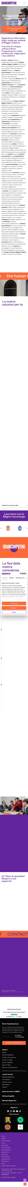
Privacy (3, 1143)
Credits (3, 1136)
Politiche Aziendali (5, 1140)
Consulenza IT (6, 1079)
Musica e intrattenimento (9, 1067)
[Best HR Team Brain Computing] (8, 1120)
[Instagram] (11, 1111)
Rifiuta (14, 612)
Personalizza (13, 608)
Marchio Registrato (9, 1100)
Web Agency (6, 1084)
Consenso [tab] (4, 577)
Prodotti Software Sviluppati (8, 1165)
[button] (1, 528)
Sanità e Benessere (8, 1055)
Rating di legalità (8, 1096)
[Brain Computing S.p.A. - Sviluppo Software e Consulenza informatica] (8, 3)
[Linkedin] (8, 1111)
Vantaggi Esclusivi (6, 1159)
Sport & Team (6, 1065)
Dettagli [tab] (11, 577)
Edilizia (4, 1052)
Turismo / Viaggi (7, 1060)
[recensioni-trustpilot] (14, 1014)
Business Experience (8, 1077)
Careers (4, 1087)
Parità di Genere (5, 1156)
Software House (7, 1082)
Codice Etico (4, 1154)
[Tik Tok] (20, 1111)
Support (3, 1138)
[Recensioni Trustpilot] (20, 1120)
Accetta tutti (14, 603)
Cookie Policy (4, 1145)
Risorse (3, 1163)
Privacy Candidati (5, 1147)
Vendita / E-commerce (9, 1057)
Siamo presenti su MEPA (11, 1091)
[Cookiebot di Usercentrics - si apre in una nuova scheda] (20, 574)
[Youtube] (17, 1111)
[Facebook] (14, 1111)
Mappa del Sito (5, 1152)
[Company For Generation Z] (8, 1127)
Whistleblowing (5, 1161)
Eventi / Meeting (7, 1062)
